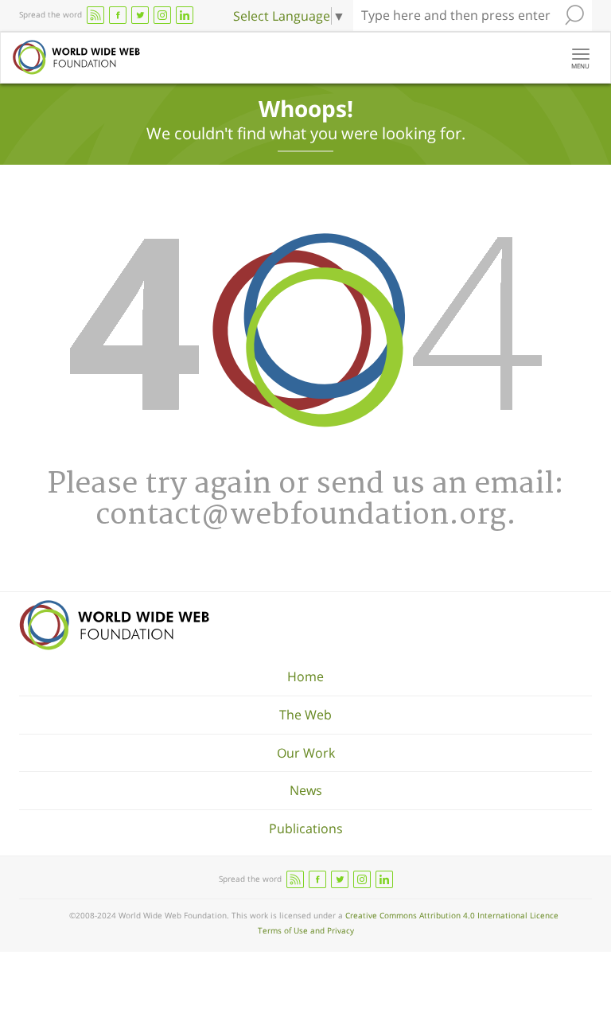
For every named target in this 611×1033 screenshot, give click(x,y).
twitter (140, 15)
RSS (95, 15)
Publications (306, 828)
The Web (305, 714)
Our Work (306, 753)
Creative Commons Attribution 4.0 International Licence (451, 915)
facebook (117, 15)
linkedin (184, 15)
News (306, 790)
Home (305, 676)
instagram (162, 15)
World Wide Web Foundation (114, 625)
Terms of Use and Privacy (306, 930)
